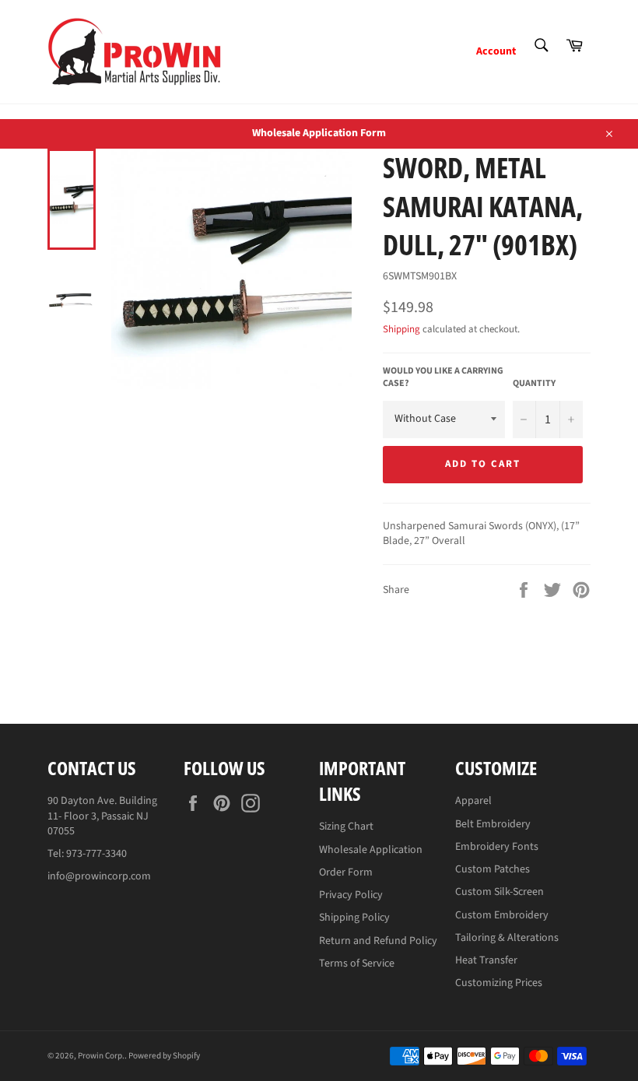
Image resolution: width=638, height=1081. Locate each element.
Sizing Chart (346, 826)
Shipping (401, 329)
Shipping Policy (354, 917)
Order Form (346, 872)
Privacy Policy (351, 895)
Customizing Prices (498, 983)
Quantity (534, 383)
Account (496, 51)
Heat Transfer (486, 960)
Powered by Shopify (164, 1056)
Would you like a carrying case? (443, 378)
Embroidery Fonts (496, 847)
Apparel (473, 801)
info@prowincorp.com (99, 876)
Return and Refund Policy (378, 941)
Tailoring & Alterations (507, 938)
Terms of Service (356, 963)
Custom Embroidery (502, 915)
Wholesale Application (370, 850)
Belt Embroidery (493, 824)
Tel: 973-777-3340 (87, 854)
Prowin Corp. (101, 1056)
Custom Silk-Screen (499, 892)
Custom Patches (492, 869)
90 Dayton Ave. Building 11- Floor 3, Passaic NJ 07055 (102, 816)
